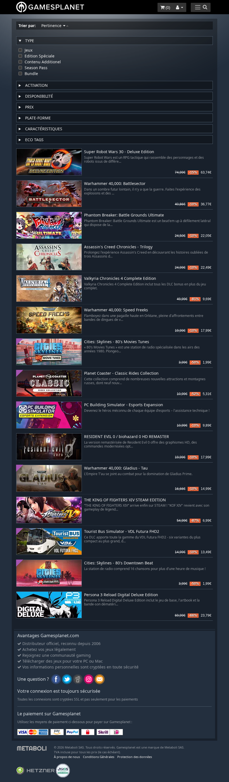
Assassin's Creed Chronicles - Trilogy (118, 247)
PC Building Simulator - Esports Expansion (123, 405)
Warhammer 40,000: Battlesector (114, 183)
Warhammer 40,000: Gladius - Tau (116, 468)
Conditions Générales (98, 757)
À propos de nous (67, 757)
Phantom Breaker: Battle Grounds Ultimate (124, 215)
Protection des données (134, 757)
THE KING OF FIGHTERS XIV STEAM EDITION (125, 500)
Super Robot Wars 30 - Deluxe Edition (119, 152)
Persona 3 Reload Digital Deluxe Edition (121, 595)
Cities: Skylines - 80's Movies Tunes (116, 342)
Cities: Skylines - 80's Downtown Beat (118, 563)
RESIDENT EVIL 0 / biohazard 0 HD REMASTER (126, 436)
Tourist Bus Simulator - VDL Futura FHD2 (121, 531)
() (167, 7)
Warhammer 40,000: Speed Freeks (116, 310)
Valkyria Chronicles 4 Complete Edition (120, 278)
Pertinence (52, 25)
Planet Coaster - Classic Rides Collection (121, 373)
